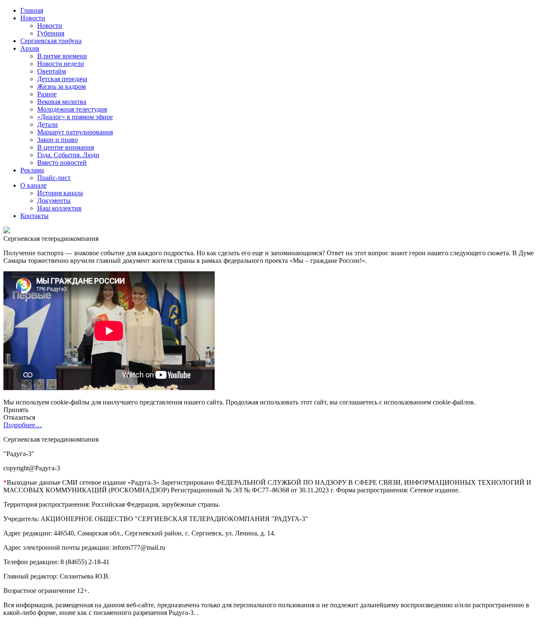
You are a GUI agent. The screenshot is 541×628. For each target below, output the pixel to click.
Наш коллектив (59, 208)
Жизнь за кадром (61, 86)
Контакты (34, 215)
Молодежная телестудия (72, 109)
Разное (47, 94)
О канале (33, 185)
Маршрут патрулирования (75, 132)
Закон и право (57, 139)
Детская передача (62, 78)
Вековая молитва (61, 101)
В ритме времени (62, 56)
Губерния (50, 33)
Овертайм (51, 71)
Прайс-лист (54, 177)
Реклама (32, 170)
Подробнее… (22, 425)
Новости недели (60, 63)
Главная (31, 10)
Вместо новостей (62, 162)
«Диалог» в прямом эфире (75, 116)
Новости (32, 18)
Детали (47, 124)
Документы (54, 200)
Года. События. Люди (68, 154)
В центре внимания (65, 147)
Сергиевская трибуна (51, 40)
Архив (29, 48)
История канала (60, 193)
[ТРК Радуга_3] (6, 231)
